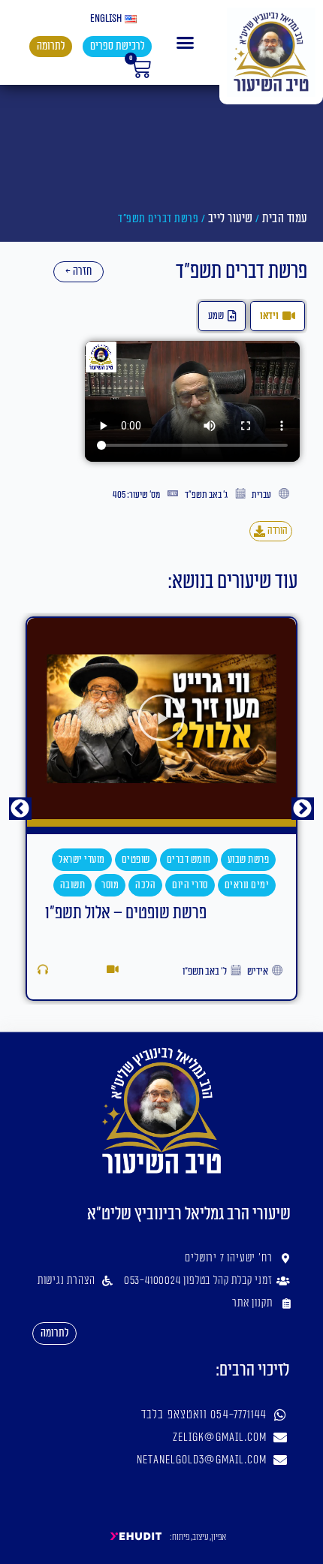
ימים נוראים (247, 885)
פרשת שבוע (249, 860)
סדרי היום (190, 885)
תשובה (73, 885)
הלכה (145, 885)
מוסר (110, 885)
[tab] (277, 316)
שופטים (136, 860)
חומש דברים (189, 860)
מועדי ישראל (82, 860)
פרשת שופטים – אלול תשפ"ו (126, 913)
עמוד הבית (284, 218)
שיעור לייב (230, 218)
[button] (185, 43)
